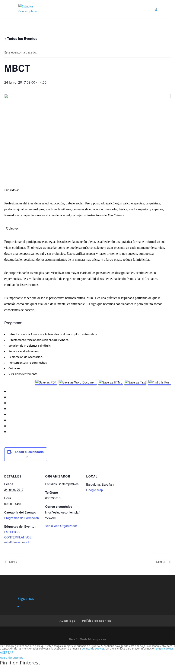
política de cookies (93, 648)
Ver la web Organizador (61, 526)
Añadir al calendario (29, 452)
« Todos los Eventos (20, 38)
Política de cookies (96, 621)
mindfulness (12, 542)
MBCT (13, 561)
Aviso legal (68, 621)
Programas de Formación (21, 518)
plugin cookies (165, 648)
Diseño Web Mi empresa (87, 639)
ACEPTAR (6, 652)
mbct (25, 542)
